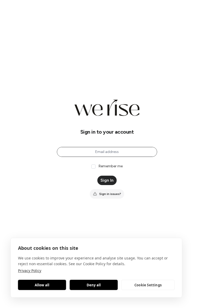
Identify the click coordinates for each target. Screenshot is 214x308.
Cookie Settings (148, 285)
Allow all (42, 285)
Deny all (94, 285)
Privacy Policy (29, 270)
